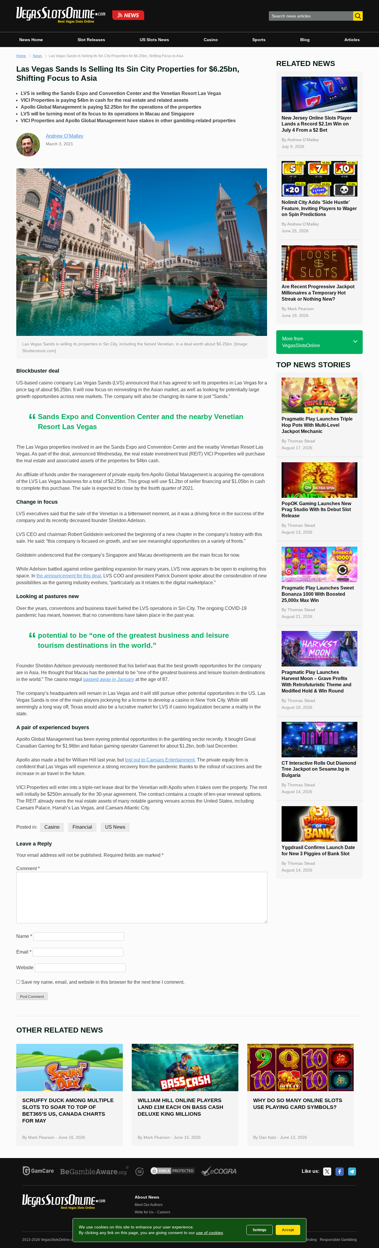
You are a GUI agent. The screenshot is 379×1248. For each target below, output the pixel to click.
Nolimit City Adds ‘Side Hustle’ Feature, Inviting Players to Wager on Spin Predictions (319, 208)
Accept (288, 1230)
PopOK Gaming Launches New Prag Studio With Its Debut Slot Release (316, 509)
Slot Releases (91, 39)
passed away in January (108, 679)
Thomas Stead (301, 441)
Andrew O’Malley (64, 136)
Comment (28, 868)
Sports (259, 39)
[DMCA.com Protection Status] (172, 1171)
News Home (31, 39)
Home (21, 56)
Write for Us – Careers (152, 1212)
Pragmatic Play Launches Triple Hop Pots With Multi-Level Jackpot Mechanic (317, 425)
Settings (259, 1230)
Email (23, 951)
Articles (352, 39)
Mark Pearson (301, 308)
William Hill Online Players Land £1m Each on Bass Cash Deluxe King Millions (180, 1107)
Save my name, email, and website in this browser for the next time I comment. (102, 982)
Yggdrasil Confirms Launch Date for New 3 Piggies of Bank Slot (318, 850)
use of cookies (209, 1232)
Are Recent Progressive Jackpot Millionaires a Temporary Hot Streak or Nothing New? (318, 293)
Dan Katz (267, 1137)
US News (115, 827)
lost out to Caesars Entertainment (160, 759)
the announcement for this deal (68, 575)
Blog (305, 39)
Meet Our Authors (149, 1205)
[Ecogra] (219, 1171)
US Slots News (154, 39)
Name (24, 936)
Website (24, 967)
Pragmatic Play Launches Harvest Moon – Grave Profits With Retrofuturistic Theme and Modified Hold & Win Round (316, 681)
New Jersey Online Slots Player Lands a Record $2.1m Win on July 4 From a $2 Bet (316, 124)
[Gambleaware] (94, 1171)
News (37, 56)
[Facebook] (339, 1171)
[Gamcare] (38, 1171)
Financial (82, 827)
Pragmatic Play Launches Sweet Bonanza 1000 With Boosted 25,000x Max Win (318, 594)
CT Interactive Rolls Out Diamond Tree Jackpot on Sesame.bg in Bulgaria (319, 769)
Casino (211, 39)
